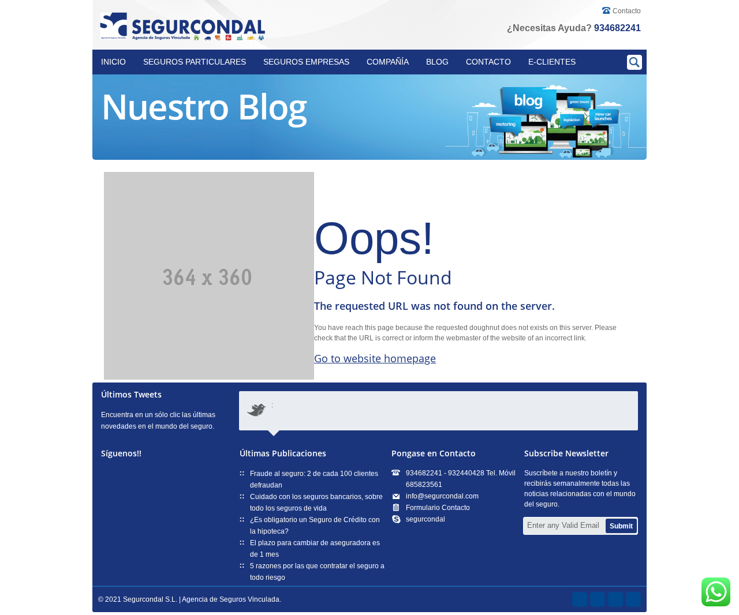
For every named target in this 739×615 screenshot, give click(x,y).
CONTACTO (488, 61)
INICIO (113, 61)
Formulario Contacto (438, 508)
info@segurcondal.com (442, 496)
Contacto (627, 11)
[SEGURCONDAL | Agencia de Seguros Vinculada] (184, 27)
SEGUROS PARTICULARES (194, 61)
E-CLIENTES (552, 61)
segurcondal (425, 519)
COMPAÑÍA (388, 61)
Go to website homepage (375, 358)
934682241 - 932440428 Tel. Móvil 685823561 (461, 479)
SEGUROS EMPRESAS (306, 61)
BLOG (437, 61)
